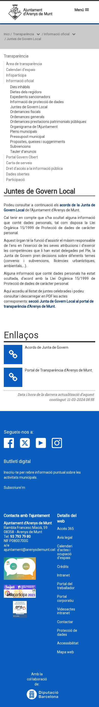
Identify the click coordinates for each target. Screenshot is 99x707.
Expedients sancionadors (30, 97)
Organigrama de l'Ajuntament (34, 127)
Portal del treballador (66, 586)
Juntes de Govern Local (24, 39)
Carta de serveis (19, 163)
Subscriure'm (14, 488)
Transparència (23, 34)
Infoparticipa (16, 75)
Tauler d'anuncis (23, 152)
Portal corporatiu (65, 598)
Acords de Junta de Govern (46, 347)
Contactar (65, 622)
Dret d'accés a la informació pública (34, 168)
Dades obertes (17, 174)
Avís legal (64, 537)
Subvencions (20, 146)
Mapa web (65, 652)
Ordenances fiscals (25, 112)
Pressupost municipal (27, 137)
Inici (7, 34)
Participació (15, 180)
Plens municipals (23, 131)
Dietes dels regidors (26, 92)
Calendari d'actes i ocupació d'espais (64, 552)
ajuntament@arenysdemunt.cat (29, 550)
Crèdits (63, 567)
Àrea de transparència (24, 64)
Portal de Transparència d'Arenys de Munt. (59, 370)
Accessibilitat (67, 643)
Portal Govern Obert (22, 157)
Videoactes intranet (66, 611)
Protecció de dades (67, 632)
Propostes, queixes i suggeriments (37, 142)
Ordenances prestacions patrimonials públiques (48, 122)
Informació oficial (57, 34)
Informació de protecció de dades (37, 102)
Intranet (63, 575)
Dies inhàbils (20, 87)
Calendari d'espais (20, 70)
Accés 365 (65, 529)
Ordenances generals (27, 117)
